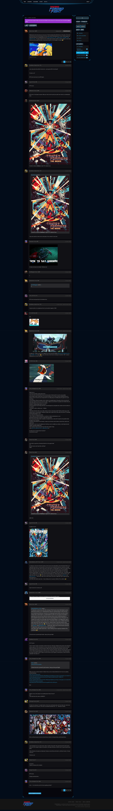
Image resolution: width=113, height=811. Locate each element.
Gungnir (30, 770)
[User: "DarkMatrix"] (26, 639)
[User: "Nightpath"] (26, 711)
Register (34, 793)
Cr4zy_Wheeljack (32, 388)
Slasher (30, 759)
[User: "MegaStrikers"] (26, 280)
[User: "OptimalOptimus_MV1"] (26, 562)
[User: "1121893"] (26, 361)
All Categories (80, 46)
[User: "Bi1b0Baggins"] (26, 272)
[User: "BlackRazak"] (26, 100)
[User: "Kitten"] (26, 31)
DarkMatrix (31, 639)
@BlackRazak (60, 37)
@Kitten (64, 575)
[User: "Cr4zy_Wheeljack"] (26, 388)
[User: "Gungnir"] (26, 770)
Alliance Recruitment (82, 55)
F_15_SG (31, 313)
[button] (70, 61)
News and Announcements (82, 49)
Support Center (71, 801)
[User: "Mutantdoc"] (26, 241)
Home (25, 1)
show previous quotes (36, 664)
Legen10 (31, 82)
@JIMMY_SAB (66, 37)
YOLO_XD (31, 295)
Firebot (30, 439)
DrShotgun (31, 701)
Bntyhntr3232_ (32, 592)
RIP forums (34, 57)
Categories (29, 1)
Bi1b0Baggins (32, 271)
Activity (41, 1)
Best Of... (46, 1)
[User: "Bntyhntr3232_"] (26, 592)
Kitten (30, 31)
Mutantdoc (31, 241)
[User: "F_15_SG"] (26, 313)
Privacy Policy (78, 801)
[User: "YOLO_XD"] (26, 295)
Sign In (88, 1)
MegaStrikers (31, 280)
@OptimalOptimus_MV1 (52, 37)
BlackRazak (31, 100)
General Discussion (82, 52)
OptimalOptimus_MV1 (33, 561)
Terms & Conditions (86, 801)
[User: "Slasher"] (26, 760)
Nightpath (31, 711)
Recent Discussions (82, 35)
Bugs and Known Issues (82, 57)
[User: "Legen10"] (26, 82)
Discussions (35, 1)
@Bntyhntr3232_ (32, 38)
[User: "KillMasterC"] (26, 90)
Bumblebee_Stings (33, 65)
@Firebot (33, 428)
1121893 (31, 361)
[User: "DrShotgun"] (26, 701)
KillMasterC (31, 90)
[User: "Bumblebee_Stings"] (26, 65)
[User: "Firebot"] (26, 439)
